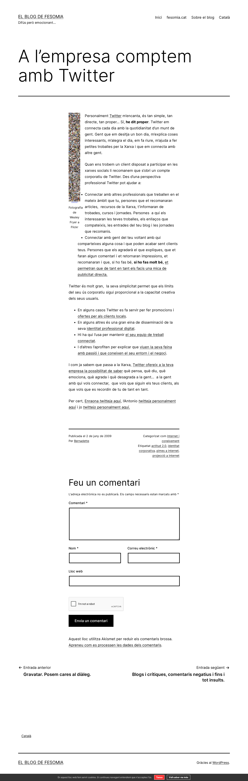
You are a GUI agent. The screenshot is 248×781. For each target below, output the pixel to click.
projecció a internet (166, 455)
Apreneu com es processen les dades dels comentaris (115, 645)
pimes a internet (167, 450)
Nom (73, 548)
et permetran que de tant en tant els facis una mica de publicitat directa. (123, 268)
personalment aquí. (106, 407)
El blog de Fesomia (40, 16)
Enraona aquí (103, 401)
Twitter (115, 116)
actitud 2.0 (158, 446)
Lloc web (76, 571)
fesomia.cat (176, 17)
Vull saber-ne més (178, 777)
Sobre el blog (202, 17)
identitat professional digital (110, 328)
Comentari (78, 503)
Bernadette (81, 441)
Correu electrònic (142, 548)
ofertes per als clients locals (102, 316)
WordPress (220, 763)
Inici (158, 17)
